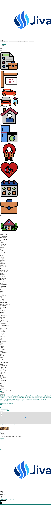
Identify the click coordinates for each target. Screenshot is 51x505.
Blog (9, 504)
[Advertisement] (21, 444)
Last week (4, 403)
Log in (16, 504)
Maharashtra (20, 498)
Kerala (1, 498)
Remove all (15, 424)
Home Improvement (3, 434)
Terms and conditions (2, 499)
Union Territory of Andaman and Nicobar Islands (27, 498)
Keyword (1, 48)
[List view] (0, 408)
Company (6, 407)
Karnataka (15, 498)
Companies (6, 504)
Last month (9, 403)
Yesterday (2, 403)
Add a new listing (10, 495)
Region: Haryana (5, 424)
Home (1, 495)
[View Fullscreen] (1, 415)
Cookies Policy (6, 499)
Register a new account (20, 504)
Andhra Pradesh (12, 498)
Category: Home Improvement (10, 424)
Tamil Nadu (9, 498)
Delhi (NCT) (3, 498)
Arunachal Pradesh (35, 498)
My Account (6, 495)
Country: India (1, 424)
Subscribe (8, 410)
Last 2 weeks (6, 403)
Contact (4, 495)
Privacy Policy (12, 499)
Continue (1, 391)
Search (2, 495)
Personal (4, 407)
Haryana (18, 498)
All (0, 403)
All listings (1, 407)
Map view (1, 411)
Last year (12, 403)
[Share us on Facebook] (0, 501)
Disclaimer (10, 499)
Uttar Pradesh (6, 498)
